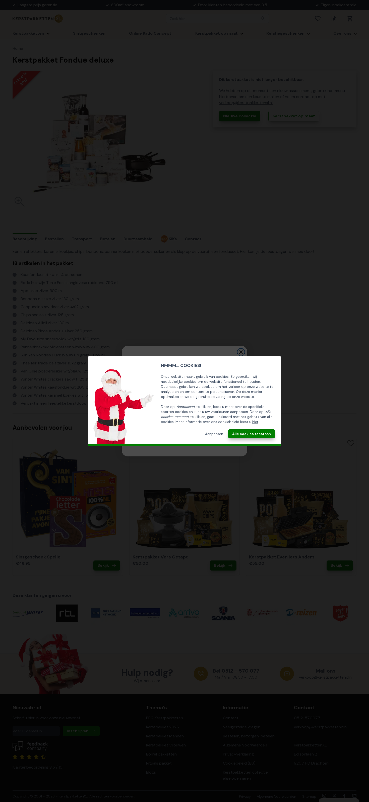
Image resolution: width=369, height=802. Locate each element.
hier (255, 421)
